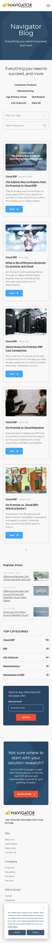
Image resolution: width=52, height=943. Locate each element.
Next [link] (12, 209)
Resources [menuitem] (10, 848)
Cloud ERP (11, 176)
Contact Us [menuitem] (10, 852)
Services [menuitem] (9, 880)
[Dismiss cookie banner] (43, 908)
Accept (17, 932)
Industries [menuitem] (10, 872)
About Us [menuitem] (10, 839)
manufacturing (25, 91)
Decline (35, 932)
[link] (17, 5)
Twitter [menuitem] (8, 896)
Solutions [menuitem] (9, 876)
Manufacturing (11, 666)
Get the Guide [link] (24, 794)
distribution (38, 97)
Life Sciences (10, 657)
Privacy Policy (12, 927)
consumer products (25, 85)
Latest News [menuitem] (11, 844)
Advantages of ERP (13, 675)
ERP (5, 648)
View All (36, 103)
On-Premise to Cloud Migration (24, 427)
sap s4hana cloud (16, 97)
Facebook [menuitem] (10, 900)
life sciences (18, 103)
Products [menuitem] (10, 867)
